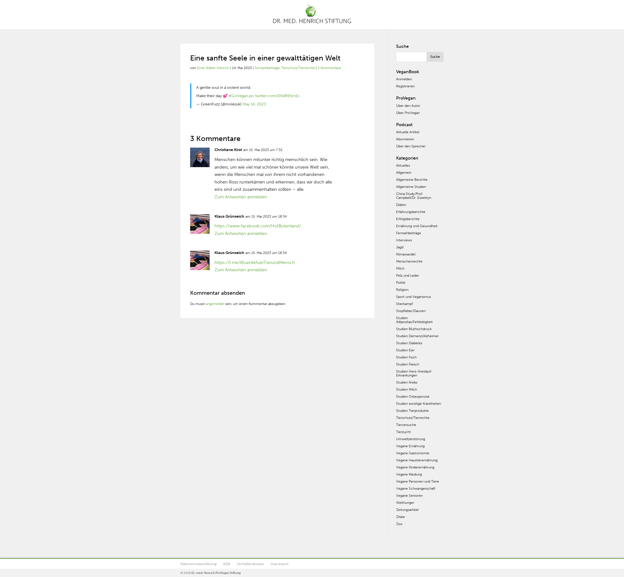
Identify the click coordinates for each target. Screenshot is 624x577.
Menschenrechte (409, 261)
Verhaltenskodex (250, 564)
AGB (226, 564)
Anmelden (404, 79)
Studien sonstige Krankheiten (418, 404)
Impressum (280, 564)
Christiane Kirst (228, 149)
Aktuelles (403, 165)
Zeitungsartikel (407, 510)
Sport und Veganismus (413, 297)
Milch (400, 268)
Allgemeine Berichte (412, 180)
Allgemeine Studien (411, 187)
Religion (402, 290)
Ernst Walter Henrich (213, 68)
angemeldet (215, 304)
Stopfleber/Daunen (411, 311)
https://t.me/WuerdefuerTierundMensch (254, 262)
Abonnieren (405, 139)
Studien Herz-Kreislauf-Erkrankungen (414, 373)
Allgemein (403, 173)
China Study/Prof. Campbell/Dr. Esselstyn (413, 196)
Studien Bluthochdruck (414, 329)
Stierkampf (404, 304)
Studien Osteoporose (412, 397)
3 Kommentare (329, 68)
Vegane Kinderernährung (415, 467)
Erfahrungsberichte (410, 212)
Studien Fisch (406, 357)
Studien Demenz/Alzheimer (417, 336)
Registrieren (405, 86)
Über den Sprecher (411, 146)
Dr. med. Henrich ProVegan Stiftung (216, 573)
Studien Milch (406, 389)
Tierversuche (406, 425)
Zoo (399, 524)
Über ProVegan (408, 113)
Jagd (399, 247)
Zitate (400, 517)
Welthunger (405, 503)
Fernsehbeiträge (267, 68)
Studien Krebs (406, 382)
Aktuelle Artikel (407, 132)
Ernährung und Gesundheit (417, 226)
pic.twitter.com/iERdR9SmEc (274, 95)
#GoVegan (238, 95)
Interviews (404, 240)
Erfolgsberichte (407, 219)
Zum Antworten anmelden (240, 197)
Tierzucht (403, 432)
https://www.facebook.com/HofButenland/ (257, 226)
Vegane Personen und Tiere (417, 481)
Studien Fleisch (407, 364)
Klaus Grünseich (229, 216)
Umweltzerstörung (410, 439)
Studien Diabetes (409, 343)
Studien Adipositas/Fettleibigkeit (414, 320)
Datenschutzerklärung (198, 564)
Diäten (401, 205)
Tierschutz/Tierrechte (298, 68)
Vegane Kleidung (409, 474)
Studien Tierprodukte (412, 411)
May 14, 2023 (254, 104)
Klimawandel (405, 254)
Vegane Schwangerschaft (415, 488)
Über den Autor (408, 106)
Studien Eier (405, 350)
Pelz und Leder (407, 275)
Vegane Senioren (409, 496)
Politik (400, 283)
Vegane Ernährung (410, 446)
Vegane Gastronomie (412, 453)
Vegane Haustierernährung (417, 460)
